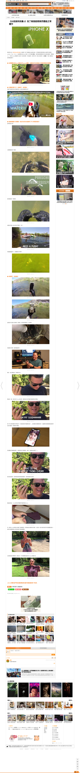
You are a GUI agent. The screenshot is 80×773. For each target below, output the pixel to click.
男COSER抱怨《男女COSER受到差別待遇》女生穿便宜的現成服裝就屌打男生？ (64, 186)
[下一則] (78, 385)
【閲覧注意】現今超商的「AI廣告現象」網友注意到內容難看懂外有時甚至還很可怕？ (49, 722)
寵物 (28, 8)
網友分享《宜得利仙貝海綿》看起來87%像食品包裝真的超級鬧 (11, 722)
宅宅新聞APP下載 (21, 4)
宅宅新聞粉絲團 (18, 4)
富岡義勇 (47, 5)
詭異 (38, 8)
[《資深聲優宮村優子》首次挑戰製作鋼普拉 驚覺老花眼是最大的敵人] (65, 57)
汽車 (66, 8)
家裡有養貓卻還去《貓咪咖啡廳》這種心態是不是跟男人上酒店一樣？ (58, 709)
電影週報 (36, 729)
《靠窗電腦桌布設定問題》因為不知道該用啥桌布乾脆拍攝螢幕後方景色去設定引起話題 (68, 722)
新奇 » (8, 713)
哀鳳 (19, 586)
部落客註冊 (32, 749)
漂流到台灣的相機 (16, 52)
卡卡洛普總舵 (56, 727)
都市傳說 (32, 727)
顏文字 (10, 727)
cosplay (11, 729)
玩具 (55, 8)
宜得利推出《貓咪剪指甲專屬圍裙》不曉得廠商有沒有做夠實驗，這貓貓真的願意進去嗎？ (11, 709)
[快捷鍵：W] (77, 766)
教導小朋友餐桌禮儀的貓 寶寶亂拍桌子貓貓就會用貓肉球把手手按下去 (30, 709)
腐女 (13, 727)
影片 (16, 586)
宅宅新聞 (13, 0)
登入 (77, 771)
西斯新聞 (17, 0)
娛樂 (42, 8)
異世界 (38, 5)
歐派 (36, 5)
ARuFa (24, 729)
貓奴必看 (36, 727)
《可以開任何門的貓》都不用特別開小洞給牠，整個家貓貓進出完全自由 (49, 709)
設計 (59, 8)
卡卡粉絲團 (63, 0)
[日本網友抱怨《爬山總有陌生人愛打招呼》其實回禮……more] (65, 165)
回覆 (54, 663)
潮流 (62, 8)
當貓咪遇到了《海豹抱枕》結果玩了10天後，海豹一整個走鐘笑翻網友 (68, 709)
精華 (69, 8)
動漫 (30, 5)
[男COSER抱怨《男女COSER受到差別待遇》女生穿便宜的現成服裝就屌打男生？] (65, 182)
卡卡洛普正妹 (56, 734)
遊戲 (52, 8)
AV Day (21, 729)
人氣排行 (60, 34)
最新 (11, 8)
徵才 (37, 749)
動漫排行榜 (17, 729)
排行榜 (26, 0)
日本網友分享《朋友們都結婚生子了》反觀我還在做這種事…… (40, 722)
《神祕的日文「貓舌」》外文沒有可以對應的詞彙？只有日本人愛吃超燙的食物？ (21, 709)
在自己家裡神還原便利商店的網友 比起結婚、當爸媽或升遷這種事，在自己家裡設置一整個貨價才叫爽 (21, 722)
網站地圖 (21, 749)
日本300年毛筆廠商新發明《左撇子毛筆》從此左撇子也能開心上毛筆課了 (64, 156)
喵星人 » (9, 700)
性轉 (22, 727)
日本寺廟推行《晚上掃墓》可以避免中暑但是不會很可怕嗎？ (58, 722)
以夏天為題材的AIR (48, 15)
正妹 (44, 5)
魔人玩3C (33, 5)
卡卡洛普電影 (56, 732)
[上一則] (2, 385)
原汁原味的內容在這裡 (12, 61)
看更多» (71, 700)
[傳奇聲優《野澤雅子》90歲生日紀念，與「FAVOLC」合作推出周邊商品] (65, 61)
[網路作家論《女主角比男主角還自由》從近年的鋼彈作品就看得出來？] (65, 75)
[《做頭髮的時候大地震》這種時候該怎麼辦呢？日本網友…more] (65, 136)
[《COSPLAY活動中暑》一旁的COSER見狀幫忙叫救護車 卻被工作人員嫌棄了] (65, 42)
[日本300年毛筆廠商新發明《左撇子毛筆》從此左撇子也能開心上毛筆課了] (65, 152)
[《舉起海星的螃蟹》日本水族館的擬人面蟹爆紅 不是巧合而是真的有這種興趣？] (65, 80)
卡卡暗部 (41, 749)
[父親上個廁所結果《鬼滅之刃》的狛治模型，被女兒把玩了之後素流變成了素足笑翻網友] (65, 47)
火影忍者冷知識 (15, 15)
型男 (31, 8)
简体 (67, 0)
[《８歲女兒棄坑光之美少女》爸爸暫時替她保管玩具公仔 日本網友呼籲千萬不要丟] (63, 198)
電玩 (40, 5)
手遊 (26, 729)
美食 (48, 8)
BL (11, 727)
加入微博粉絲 (56, 737)
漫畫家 (13, 729)
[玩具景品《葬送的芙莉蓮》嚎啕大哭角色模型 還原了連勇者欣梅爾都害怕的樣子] (65, 122)
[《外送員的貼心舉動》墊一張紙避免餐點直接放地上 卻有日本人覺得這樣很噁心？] (65, 71)
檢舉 (54, 660)
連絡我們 (46, 749)
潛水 (21, 586)
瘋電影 (15, 727)
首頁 (7, 8)
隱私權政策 (27, 749)
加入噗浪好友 (20, 4)
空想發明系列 (65, 15)
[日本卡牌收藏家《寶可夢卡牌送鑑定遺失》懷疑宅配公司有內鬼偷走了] (65, 52)
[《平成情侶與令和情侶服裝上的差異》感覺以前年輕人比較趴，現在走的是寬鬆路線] (65, 38)
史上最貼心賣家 (31, 15)
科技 (45, 8)
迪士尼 (25, 727)
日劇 (33, 729)
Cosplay (42, 5)
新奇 (24, 8)
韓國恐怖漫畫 (29, 729)
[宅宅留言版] (77, 761)
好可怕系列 (19, 727)
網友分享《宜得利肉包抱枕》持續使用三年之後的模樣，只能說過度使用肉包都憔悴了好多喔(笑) (30, 722)
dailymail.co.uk (16, 593)
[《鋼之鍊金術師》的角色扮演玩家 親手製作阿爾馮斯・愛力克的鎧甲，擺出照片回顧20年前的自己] (65, 66)
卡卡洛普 (8, 17)
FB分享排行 (69, 34)
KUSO (35, 8)
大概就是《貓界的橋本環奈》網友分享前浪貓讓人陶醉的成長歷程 (40, 709)
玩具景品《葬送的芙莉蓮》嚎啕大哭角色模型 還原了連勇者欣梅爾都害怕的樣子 (65, 127)
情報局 (23, 0)
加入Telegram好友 (57, 739)
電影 (20, 0)
